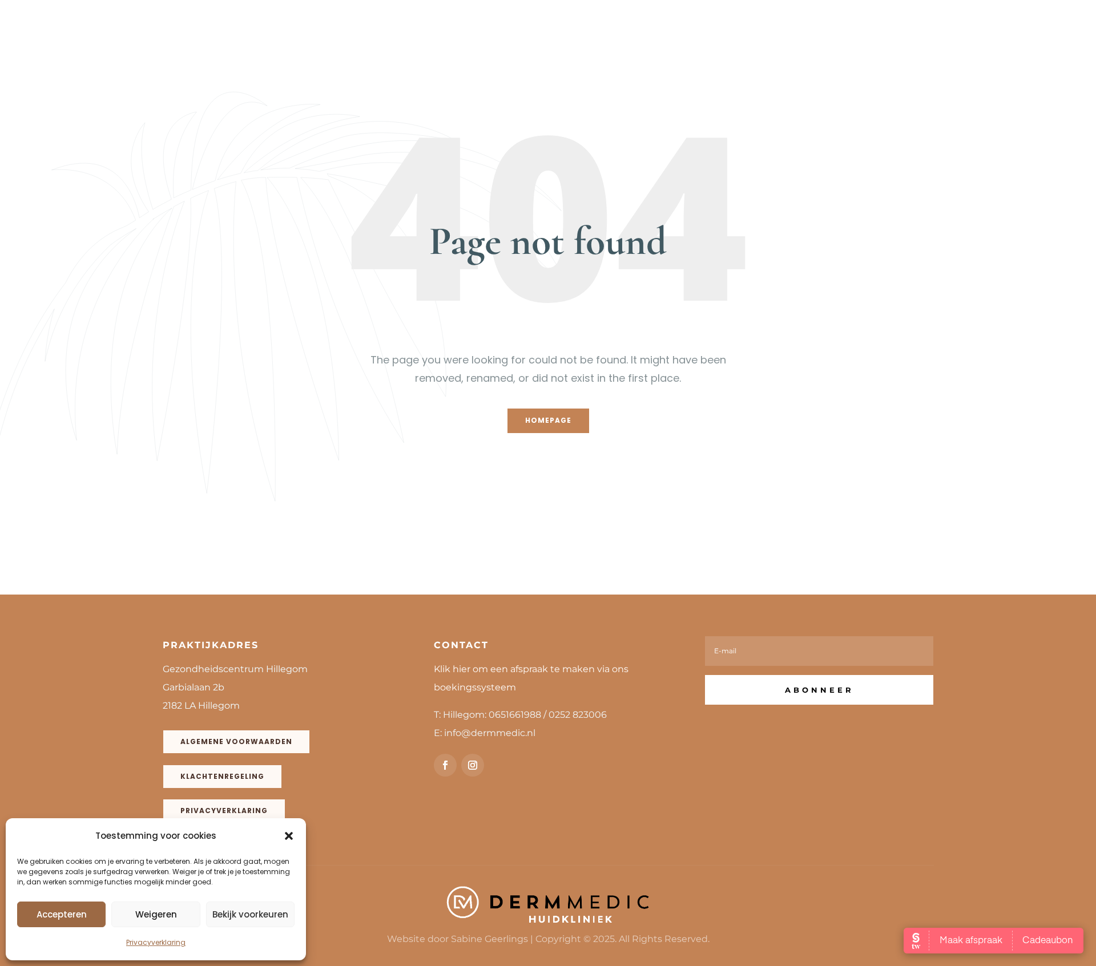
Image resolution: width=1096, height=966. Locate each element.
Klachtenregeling (222, 776)
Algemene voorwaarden (236, 741)
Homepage (548, 420)
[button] (289, 836)
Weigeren (156, 914)
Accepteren (62, 914)
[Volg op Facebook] (445, 765)
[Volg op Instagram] (472, 765)
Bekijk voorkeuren (250, 914)
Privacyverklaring (156, 942)
